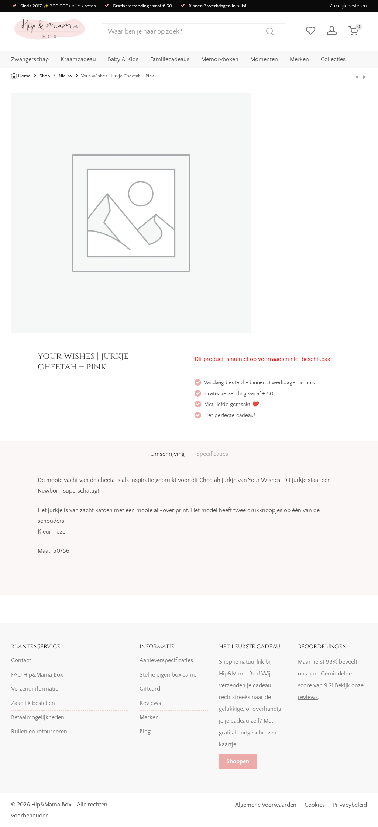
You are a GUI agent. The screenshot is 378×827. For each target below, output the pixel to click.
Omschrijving (167, 454)
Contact (21, 660)
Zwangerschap (30, 59)
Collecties (333, 59)
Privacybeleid (350, 805)
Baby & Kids (123, 59)
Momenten (264, 59)
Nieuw (65, 76)
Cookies (315, 805)
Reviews (150, 703)
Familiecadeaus (169, 59)
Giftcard (150, 688)
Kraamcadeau (78, 59)
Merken (299, 59)
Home (24, 76)
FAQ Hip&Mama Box (37, 674)
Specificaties (212, 454)
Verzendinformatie (34, 688)
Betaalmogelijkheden (37, 717)
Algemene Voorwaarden (265, 805)
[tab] (167, 454)
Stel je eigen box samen (170, 674)
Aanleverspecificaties (166, 660)
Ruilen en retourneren (39, 731)
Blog (145, 731)
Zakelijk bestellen (348, 5)
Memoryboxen (219, 59)
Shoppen (237, 761)
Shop (44, 76)
